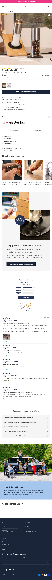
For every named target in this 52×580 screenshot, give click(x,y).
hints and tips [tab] (38, 130)
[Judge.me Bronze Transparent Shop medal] (29, 305)
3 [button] (26, 403)
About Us (27, 526)
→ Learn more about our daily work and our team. (21, 264)
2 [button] (24, 403)
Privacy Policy (5, 544)
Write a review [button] (26, 297)
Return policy (5, 547)
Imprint (4, 549)
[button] (42, 75)
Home (3, 11)
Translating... (8, 341)
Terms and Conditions (7, 542)
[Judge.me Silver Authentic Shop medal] (22, 305)
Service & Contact (29, 534)
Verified (25, 310)
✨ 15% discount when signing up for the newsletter (26, 1)
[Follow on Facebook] (3, 570)
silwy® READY (28, 529)
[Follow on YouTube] (10, 570)
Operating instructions (30, 531)
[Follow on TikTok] (13, 570)
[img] (6, 318)
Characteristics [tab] (14, 130)
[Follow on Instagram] (6, 570)
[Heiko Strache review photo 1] (6, 337)
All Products (10, 11)
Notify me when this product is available (26, 91)
